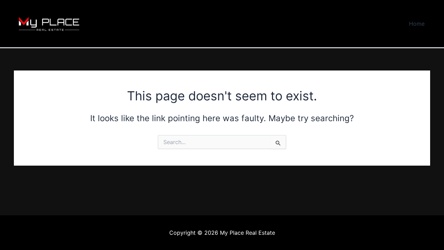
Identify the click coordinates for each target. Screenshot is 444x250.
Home (417, 23)
